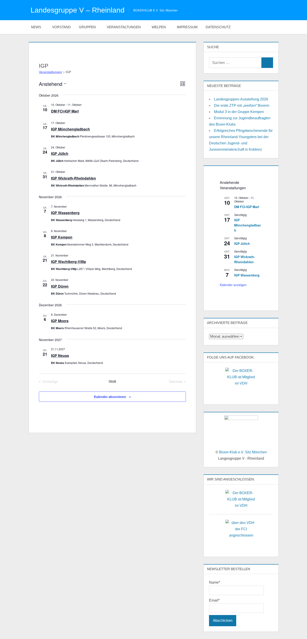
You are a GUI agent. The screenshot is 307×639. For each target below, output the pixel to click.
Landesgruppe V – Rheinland (78, 10)
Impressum (187, 27)
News (36, 27)
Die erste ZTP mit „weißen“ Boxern (241, 105)
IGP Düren (60, 286)
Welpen (159, 27)
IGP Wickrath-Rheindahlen (73, 178)
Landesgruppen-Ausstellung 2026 (241, 99)
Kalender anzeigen (233, 285)
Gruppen (87, 27)
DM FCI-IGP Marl (65, 111)
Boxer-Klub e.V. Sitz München (243, 452)
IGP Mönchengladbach (70, 129)
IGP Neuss (60, 355)
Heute (112, 381)
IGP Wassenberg (65, 212)
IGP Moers (60, 320)
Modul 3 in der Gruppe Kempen (239, 112)
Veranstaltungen (124, 27)
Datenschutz (218, 27)
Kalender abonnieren (110, 396)
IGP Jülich (59, 153)
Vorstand (61, 27)
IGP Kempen (61, 237)
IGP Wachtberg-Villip (68, 261)
